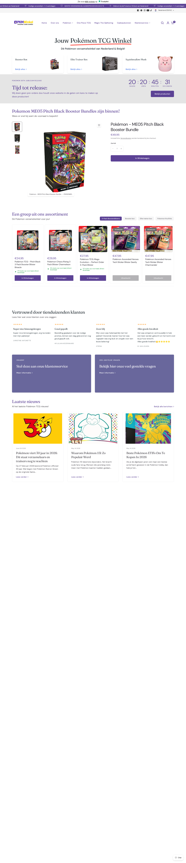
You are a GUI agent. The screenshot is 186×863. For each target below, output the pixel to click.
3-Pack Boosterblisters (111, 218)
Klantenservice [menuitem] (141, 23)
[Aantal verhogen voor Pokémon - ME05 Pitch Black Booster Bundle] (121, 148)
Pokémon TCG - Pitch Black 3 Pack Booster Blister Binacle (27, 264)
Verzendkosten (125, 138)
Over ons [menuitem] (55, 23)
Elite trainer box (146, 218)
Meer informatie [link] (23, 373)
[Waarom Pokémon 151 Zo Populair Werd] (93, 428)
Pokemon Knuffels (164, 218)
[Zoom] (99, 125)
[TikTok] (151, 10)
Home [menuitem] (44, 23)
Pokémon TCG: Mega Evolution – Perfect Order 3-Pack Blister (92, 262)
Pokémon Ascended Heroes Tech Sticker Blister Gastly (126, 260)
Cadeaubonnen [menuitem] (124, 23)
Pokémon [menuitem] (67, 23)
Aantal (113, 143)
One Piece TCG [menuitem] (84, 23)
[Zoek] (162, 23)
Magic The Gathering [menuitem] (103, 23)
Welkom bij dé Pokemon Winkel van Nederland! (118, 6)
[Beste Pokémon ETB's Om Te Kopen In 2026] (148, 428)
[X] (141, 10)
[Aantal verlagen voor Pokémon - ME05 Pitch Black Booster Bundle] (113, 148)
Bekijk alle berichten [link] (163, 407)
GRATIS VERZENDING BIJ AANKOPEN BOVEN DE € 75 (72, 6)
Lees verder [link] (21, 477)
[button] (162, 94)
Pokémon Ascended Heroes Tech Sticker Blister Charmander (158, 262)
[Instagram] (144, 10)
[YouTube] (148, 10)
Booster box (130, 218)
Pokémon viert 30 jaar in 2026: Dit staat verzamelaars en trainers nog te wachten (36, 457)
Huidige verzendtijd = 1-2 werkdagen (29, 6)
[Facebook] (138, 10)
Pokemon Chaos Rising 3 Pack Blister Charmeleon (58, 263)
